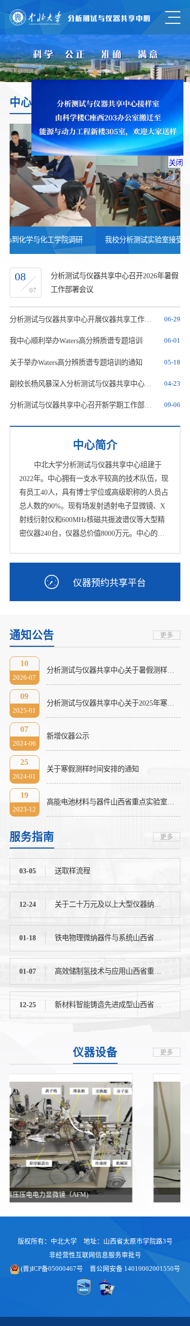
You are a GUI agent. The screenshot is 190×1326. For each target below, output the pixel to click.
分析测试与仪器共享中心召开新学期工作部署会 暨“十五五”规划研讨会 (84, 405)
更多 (166, 635)
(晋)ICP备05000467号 (52, 1268)
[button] (95, 73)
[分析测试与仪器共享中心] (80, 17)
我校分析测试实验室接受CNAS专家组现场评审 (93, 240)
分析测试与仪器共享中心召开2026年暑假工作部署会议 (114, 282)
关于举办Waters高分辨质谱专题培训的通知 (76, 362)
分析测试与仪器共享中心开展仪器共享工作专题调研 (84, 319)
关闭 (171, 168)
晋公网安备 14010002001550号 (135, 1268)
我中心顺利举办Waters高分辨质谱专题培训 (76, 341)
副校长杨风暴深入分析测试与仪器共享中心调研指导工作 (84, 384)
